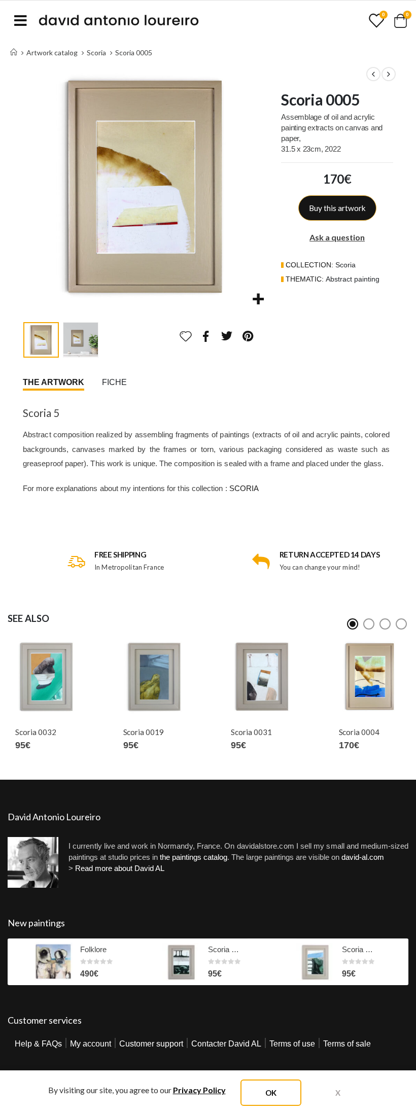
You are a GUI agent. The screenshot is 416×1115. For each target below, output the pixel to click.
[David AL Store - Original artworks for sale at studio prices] (119, 20)
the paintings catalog (193, 857)
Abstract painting (352, 279)
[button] (35, 186)
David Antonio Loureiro (54, 816)
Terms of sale (347, 1043)
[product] (46, 676)
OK (270, 1092)
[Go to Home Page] (13, 52)
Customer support (151, 1043)
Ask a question (337, 237)
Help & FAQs (38, 1043)
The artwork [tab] (53, 382)
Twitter (226, 335)
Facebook (206, 335)
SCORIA (244, 488)
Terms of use (292, 1043)
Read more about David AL (119, 868)
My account (90, 1043)
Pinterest (248, 335)
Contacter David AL (226, 1043)
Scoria (345, 265)
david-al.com (362, 857)
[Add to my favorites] (186, 336)
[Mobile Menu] (20, 20)
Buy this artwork (337, 208)
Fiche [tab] (114, 382)
